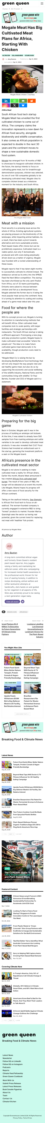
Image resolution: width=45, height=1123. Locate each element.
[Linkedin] (6, 101)
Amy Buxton (11, 552)
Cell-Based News (17, 55)
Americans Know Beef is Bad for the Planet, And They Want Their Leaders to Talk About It (27, 1000)
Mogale (5, 160)
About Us (6, 1092)
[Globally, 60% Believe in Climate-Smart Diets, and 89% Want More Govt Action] (7, 988)
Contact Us (7, 1098)
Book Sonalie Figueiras (12, 1089)
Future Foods (29, 55)
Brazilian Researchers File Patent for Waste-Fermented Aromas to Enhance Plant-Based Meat (28, 802)
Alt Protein (6, 55)
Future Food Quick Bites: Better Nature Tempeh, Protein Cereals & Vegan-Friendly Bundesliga (28, 764)
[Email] (23, 101)
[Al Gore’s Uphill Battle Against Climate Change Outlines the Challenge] (7, 1013)
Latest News (8, 1055)
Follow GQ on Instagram (12, 1064)
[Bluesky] (23, 105)
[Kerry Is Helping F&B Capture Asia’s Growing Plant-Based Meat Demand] (7, 956)
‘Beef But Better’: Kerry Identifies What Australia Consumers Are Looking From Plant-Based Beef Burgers (28, 943)
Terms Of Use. (27, 1118)
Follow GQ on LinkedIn (12, 1061)
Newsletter (7, 1058)
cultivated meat (23, 612)
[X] (14, 105)
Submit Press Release (12, 1083)
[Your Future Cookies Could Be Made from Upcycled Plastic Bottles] (7, 814)
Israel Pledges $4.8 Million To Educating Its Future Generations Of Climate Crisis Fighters (11, 629)
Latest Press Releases (12, 1086)
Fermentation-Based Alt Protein (33, 682)
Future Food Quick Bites (13, 654)
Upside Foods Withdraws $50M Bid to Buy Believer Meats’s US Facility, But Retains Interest (28, 789)
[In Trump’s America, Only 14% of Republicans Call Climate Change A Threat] (7, 976)
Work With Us (8, 1080)
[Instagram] (6, 105)
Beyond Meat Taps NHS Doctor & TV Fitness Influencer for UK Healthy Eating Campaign (27, 777)
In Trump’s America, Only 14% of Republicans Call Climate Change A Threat (27, 975)
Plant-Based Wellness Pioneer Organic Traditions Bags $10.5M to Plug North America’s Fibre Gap (26, 824)
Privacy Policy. (18, 1118)
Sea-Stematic (36, 499)
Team (5, 1095)
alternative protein (12, 612)
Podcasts (6, 1067)
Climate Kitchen (9, 1101)
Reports (6, 1070)
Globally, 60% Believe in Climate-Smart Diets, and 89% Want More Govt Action (28, 988)
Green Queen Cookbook (12, 1076)
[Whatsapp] (14, 101)
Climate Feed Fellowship (13, 1073)
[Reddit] (32, 101)
